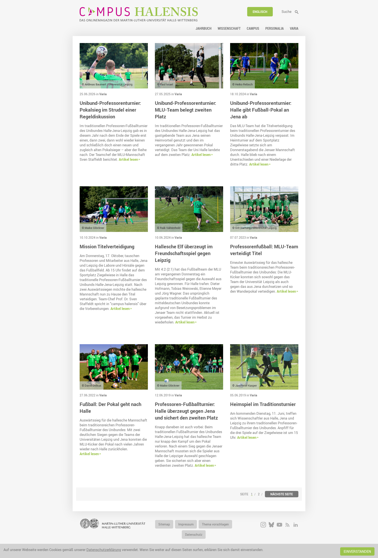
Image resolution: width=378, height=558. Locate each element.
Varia (103, 94)
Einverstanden (357, 551)
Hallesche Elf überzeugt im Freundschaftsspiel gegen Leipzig (184, 253)
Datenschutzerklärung (103, 549)
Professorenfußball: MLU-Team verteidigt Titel (264, 250)
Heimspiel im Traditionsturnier (263, 404)
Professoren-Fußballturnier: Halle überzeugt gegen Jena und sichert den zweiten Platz (186, 411)
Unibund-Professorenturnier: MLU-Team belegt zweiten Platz (185, 110)
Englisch (260, 12)
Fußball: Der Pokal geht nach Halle (110, 407)
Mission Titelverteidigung (107, 246)
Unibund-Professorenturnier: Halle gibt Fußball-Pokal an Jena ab (260, 110)
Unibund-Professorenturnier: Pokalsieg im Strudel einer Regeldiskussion (110, 110)
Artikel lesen (128, 159)
